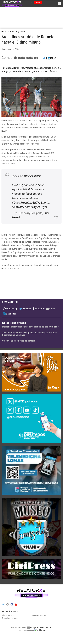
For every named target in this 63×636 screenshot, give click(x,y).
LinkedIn (11, 313)
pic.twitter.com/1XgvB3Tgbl (29, 207)
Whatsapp (12, 308)
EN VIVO (38, 2)
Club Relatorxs (8, 615)
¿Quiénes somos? (39, 615)
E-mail (52, 308)
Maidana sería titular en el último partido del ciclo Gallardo (30, 327)
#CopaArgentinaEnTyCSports (30, 202)
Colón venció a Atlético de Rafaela (18, 341)
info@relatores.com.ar (41, 627)
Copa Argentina (17, 31)
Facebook (39, 308)
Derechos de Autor (10, 618)
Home (4, 31)
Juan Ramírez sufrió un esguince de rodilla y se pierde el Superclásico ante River (29, 333)
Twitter (26, 308)
